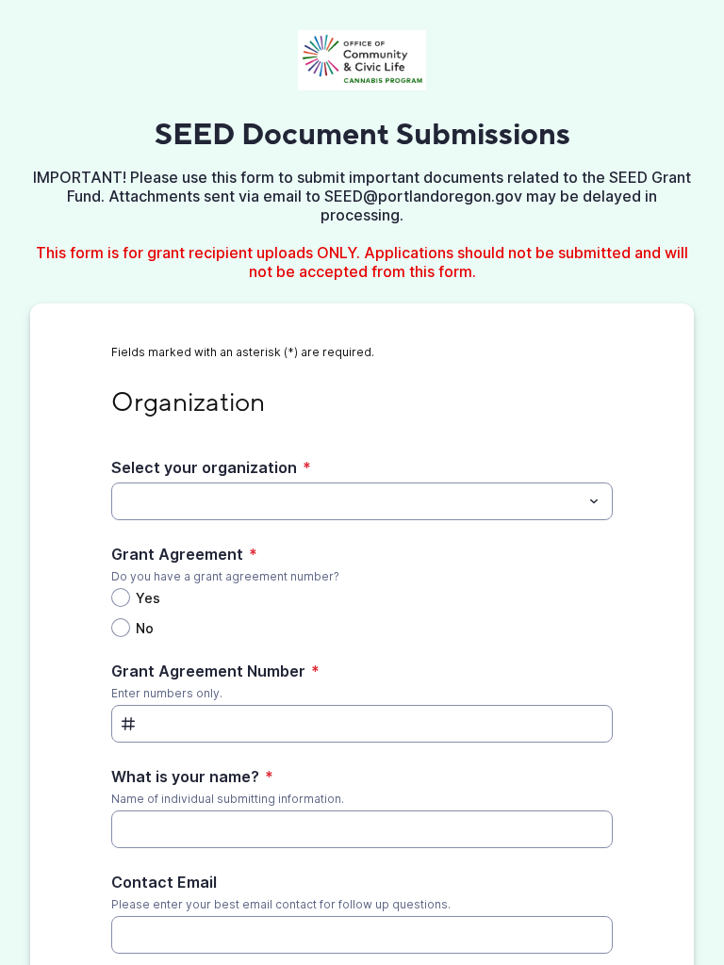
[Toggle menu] (594, 501)
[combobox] (362, 501)
